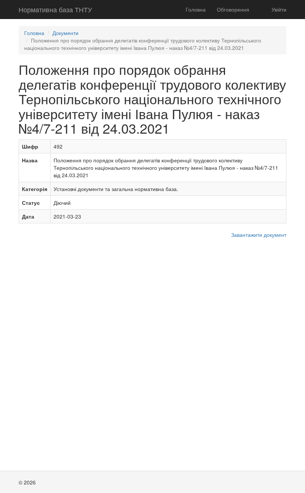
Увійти (279, 9)
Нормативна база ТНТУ (55, 9)
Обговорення (233, 9)
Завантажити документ (258, 234)
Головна (196, 9)
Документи (65, 32)
